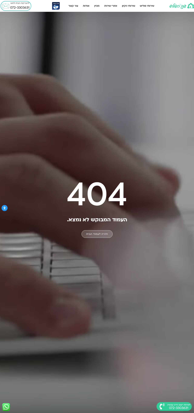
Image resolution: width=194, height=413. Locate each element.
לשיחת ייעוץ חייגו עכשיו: (178, 404)
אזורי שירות (110, 6)
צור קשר (73, 6)
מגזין (96, 6)
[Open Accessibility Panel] (5, 208)
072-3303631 (19, 7)
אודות (86, 6)
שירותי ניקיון (128, 6)
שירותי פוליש (147, 6)
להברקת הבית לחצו (19, 3)
